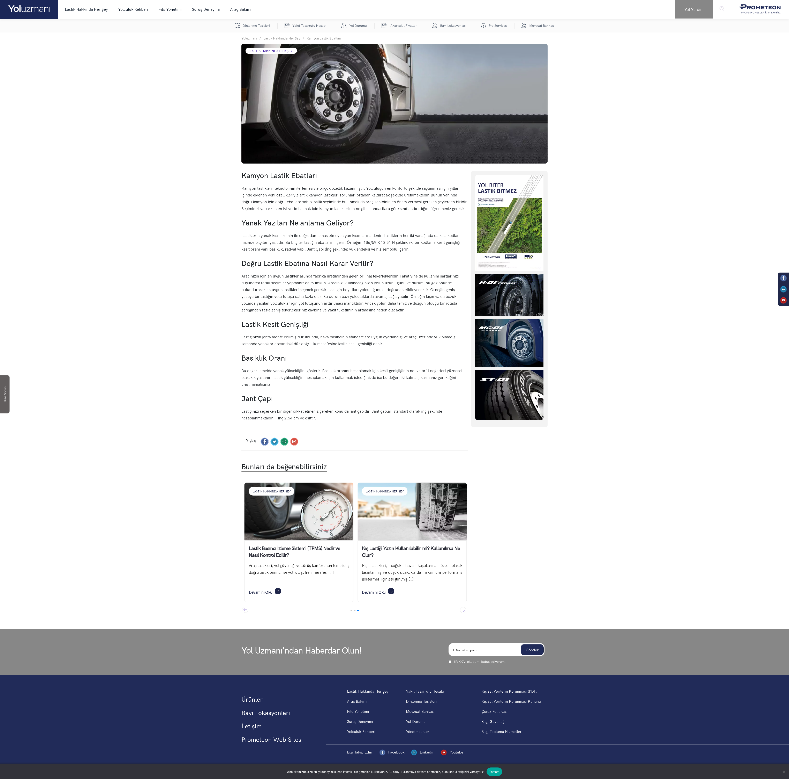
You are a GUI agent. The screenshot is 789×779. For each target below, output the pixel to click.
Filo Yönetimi (170, 9)
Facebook (396, 752)
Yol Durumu (416, 721)
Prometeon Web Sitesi (272, 739)
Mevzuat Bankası (420, 711)
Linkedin (427, 752)
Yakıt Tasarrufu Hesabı (425, 691)
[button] (463, 609)
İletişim (251, 725)
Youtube (456, 752)
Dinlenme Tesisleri (421, 701)
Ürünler (252, 699)
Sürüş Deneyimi (206, 9)
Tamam (494, 771)
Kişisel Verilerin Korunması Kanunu (511, 701)
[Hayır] (784, 772)
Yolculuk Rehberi (133, 9)
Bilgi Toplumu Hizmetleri (502, 731)
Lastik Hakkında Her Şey (86, 9)
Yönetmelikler (417, 731)
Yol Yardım (694, 9)
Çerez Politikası (494, 711)
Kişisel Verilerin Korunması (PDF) (509, 691)
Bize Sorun (5, 394)
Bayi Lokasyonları (265, 712)
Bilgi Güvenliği (493, 721)
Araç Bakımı (240, 9)
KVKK (458, 661)
